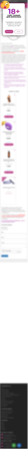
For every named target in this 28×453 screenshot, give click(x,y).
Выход (18, 31)
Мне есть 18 (9, 31)
